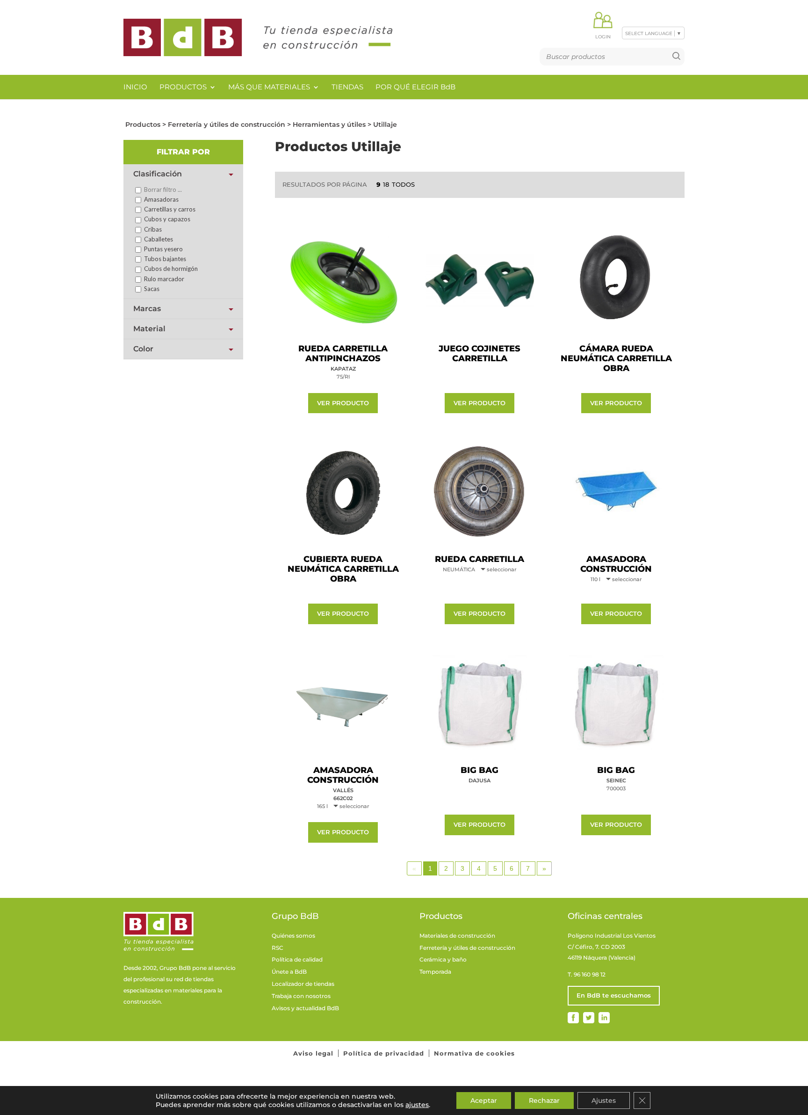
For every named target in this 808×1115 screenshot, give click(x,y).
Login (603, 37)
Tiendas (347, 86)
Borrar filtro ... (162, 189)
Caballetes (158, 239)
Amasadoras (161, 199)
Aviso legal (313, 1053)
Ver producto (343, 403)
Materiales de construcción (457, 935)
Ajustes (604, 1100)
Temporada (435, 971)
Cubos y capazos (166, 219)
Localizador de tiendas (303, 983)
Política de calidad (297, 959)
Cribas (152, 229)
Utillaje (385, 124)
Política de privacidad (383, 1053)
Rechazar (544, 1100)
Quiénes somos (293, 935)
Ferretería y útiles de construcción (226, 124)
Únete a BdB (289, 971)
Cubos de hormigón (170, 268)
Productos (183, 86)
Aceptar (483, 1100)
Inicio (135, 86)
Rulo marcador (163, 279)
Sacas (151, 288)
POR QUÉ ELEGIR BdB (415, 86)
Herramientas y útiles (329, 124)
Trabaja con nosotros (301, 995)
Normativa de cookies (474, 1053)
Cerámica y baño (443, 959)
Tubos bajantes (164, 258)
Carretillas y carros (169, 209)
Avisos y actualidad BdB (305, 1008)
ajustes (417, 1104)
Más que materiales (269, 86)
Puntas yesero (163, 249)
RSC (277, 947)
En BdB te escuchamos (614, 995)
